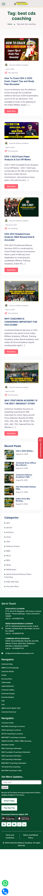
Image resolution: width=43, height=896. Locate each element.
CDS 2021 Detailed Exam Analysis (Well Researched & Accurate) (19, 237)
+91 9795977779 (18, 648)
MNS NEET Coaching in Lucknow (13, 737)
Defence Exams (13, 546)
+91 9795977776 (18, 618)
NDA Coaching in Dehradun (11, 748)
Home (10, 24)
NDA (8, 560)
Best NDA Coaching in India (11, 770)
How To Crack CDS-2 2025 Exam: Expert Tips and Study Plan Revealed (19, 81)
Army (8, 537)
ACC (8, 523)
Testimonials (6, 682)
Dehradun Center (7, 745)
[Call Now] (5, 891)
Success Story (12, 586)
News (8, 565)
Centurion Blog (7, 664)
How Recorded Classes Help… (26, 488)
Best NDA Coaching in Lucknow (13, 726)
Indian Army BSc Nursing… (23, 500)
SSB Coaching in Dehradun (11, 756)
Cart (3, 704)
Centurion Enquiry (8, 693)
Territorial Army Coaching (10, 767)
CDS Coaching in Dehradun (11, 759)
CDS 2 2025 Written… (25, 451)
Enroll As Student (7, 697)
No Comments (13, 73)
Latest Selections (7, 686)
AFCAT (9, 528)
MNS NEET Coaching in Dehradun (13, 763)
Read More (11, 111)
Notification (11, 569)
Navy (8, 555)
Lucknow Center (7, 723)
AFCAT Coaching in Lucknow (12, 734)
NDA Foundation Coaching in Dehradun (15, 752)
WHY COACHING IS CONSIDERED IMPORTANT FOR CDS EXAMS (20, 321)
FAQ (3, 701)
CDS (8, 541)
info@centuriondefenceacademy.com (19, 653)
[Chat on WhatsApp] (5, 883)
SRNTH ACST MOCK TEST (11, 708)
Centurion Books (7, 671)
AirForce (10, 532)
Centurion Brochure (8, 712)
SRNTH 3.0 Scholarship (10, 668)
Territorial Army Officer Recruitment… (26, 464)
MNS (8, 551)
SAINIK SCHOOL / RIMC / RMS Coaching (16, 741)
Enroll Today (9, 801)
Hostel (3, 675)
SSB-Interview (12, 582)
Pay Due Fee (9, 808)
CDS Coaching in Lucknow (11, 730)
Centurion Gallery (7, 690)
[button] (3, 824)
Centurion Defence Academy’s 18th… (24, 476)
